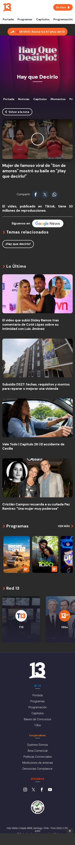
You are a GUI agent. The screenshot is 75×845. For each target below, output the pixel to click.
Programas (25, 19)
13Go (37, 725)
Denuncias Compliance (37, 768)
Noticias (23, 99)
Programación (63, 19)
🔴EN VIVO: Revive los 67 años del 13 (40, 31)
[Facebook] (42, 790)
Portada (8, 19)
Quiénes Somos (37, 744)
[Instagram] (25, 790)
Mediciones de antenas (37, 762)
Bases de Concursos (37, 719)
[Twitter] (33, 790)
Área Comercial (38, 750)
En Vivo (61, 7)
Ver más (64, 526)
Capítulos (43, 19)
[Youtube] (50, 790)
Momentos (58, 99)
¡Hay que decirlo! (18, 244)
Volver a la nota (18, 112)
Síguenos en (21, 223)
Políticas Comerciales (37, 756)
